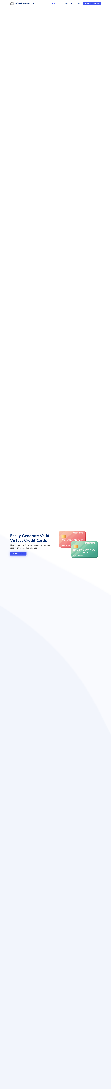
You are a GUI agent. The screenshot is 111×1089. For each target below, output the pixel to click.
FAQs (59, 3)
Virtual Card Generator (92, 3)
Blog (79, 3)
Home (53, 3)
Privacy (66, 3)
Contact (73, 3)
